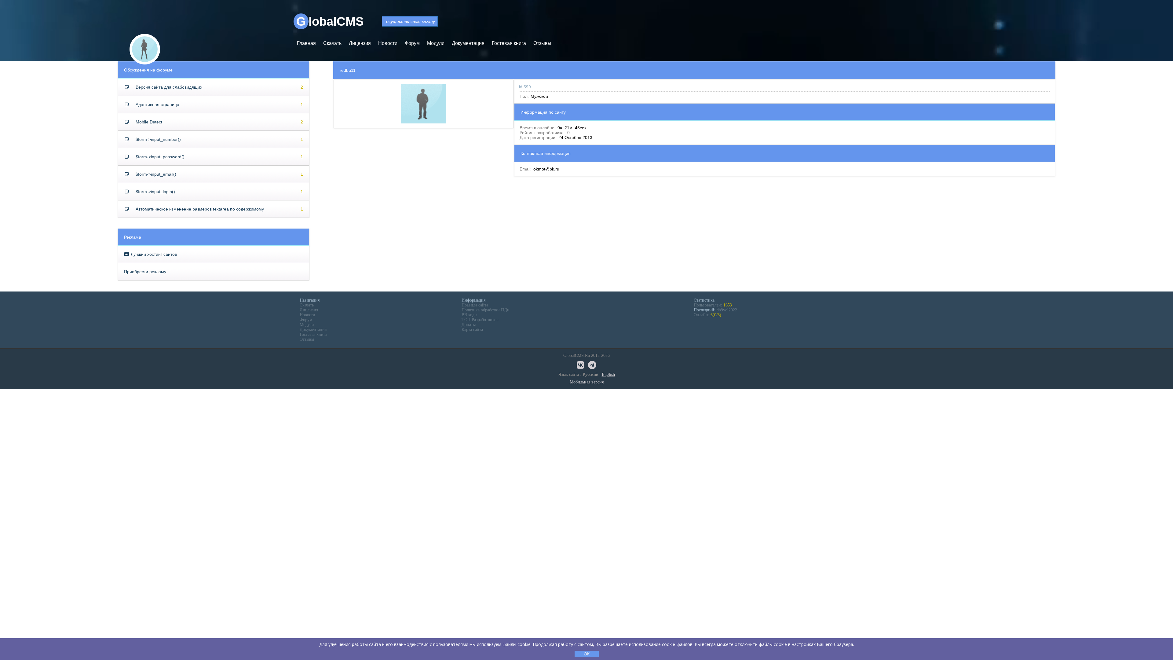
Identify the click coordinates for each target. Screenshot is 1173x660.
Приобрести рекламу (145, 271)
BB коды (469, 315)
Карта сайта (472, 329)
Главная (306, 43)
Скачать (332, 43)
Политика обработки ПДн (486, 310)
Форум (412, 43)
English (608, 374)
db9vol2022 (727, 310)
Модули (435, 43)
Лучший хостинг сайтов (153, 254)
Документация (468, 43)
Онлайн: (707, 315)
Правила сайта (475, 305)
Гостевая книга (509, 43)
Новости (387, 43)
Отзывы (542, 43)
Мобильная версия (587, 382)
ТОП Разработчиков (480, 319)
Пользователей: (713, 305)
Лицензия (360, 43)
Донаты (469, 324)
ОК (587, 653)
